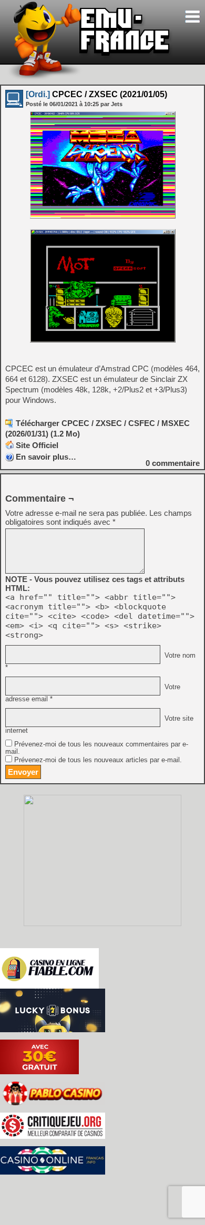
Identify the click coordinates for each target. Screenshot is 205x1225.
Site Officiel (37, 445)
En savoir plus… (46, 456)
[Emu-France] (90, 78)
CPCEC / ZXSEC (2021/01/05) (96, 94)
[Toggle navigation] (192, 16)
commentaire (173, 463)
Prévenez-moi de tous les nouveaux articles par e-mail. (98, 760)
